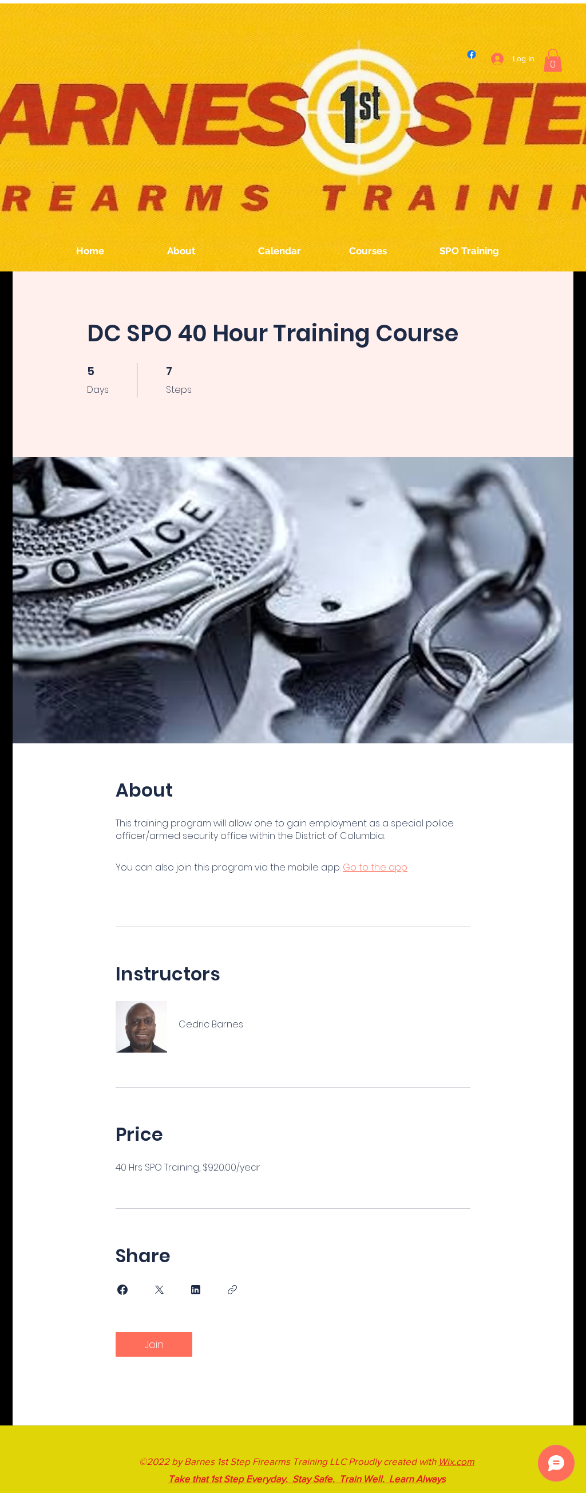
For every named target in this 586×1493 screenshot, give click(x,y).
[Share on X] (159, 1290)
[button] (553, 60)
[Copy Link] (232, 1290)
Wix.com (456, 1461)
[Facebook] (471, 54)
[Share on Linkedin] (196, 1290)
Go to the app (375, 867)
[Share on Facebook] (122, 1290)
